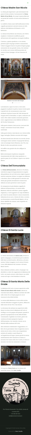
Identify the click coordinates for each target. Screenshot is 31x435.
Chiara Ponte (11, 368)
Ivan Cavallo (17, 370)
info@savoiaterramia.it (15, 416)
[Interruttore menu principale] (27, 2)
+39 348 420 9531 (15, 413)
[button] (3, 91)
